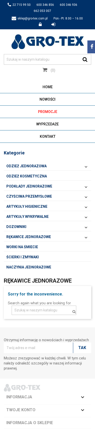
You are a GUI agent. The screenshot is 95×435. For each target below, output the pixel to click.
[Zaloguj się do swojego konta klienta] (43, 24)
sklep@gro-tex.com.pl (32, 18)
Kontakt (47, 136)
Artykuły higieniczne (26, 206)
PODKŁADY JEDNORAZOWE (29, 186)
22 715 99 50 (21, 5)
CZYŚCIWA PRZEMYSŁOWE (29, 196)
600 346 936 (68, 5)
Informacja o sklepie (29, 422)
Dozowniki (16, 227)
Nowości (47, 99)
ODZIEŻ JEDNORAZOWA (26, 166)
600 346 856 (45, 5)
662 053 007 (42, 11)
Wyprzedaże (47, 124)
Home (48, 87)
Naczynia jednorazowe (28, 267)
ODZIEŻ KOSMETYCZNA (26, 176)
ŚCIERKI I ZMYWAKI (22, 257)
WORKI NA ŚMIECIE (22, 247)
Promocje (47, 112)
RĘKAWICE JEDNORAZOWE (28, 237)
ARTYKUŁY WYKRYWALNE (27, 217)
